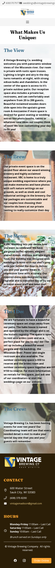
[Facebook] (15, 560)
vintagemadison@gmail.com (26, 503)
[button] (27, 22)
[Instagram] (24, 560)
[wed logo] (27, 12)
